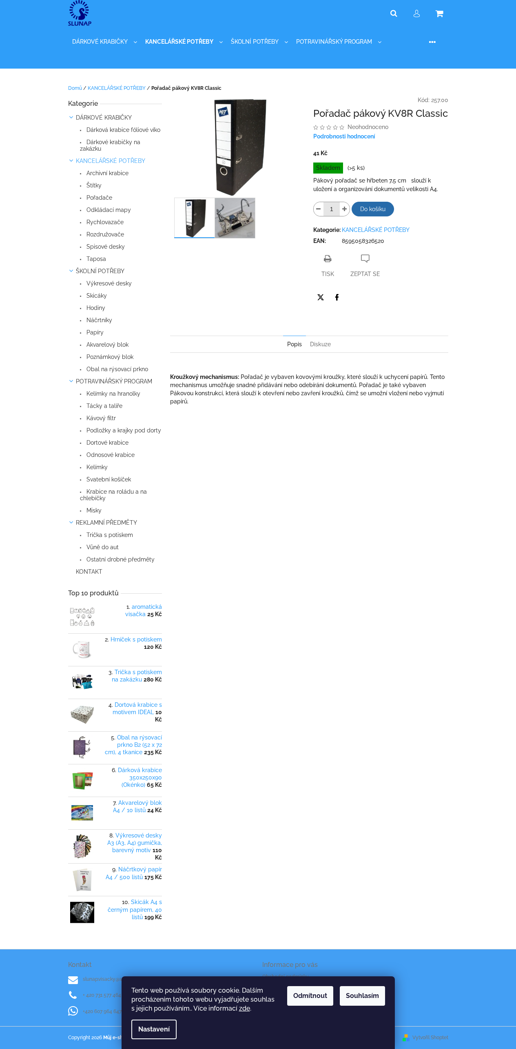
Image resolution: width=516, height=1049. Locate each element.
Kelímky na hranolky (112, 393)
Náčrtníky (98, 320)
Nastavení (154, 1029)
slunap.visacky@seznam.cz (113, 979)
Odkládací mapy (108, 210)
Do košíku (372, 209)
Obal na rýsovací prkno (116, 369)
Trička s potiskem (109, 535)
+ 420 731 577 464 (102, 995)
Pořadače (98, 197)
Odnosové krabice (110, 455)
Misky (93, 510)
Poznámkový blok (109, 357)
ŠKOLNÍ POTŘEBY (100, 271)
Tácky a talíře (103, 406)
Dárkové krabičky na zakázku (110, 145)
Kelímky (96, 467)
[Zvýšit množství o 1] (345, 209)
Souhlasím (362, 996)
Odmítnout (310, 996)
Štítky (93, 185)
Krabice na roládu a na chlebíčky (113, 494)
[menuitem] (104, 42)
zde (244, 1008)
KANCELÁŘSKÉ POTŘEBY (110, 161)
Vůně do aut (102, 547)
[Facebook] (337, 297)
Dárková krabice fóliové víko (122, 130)
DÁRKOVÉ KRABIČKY (104, 117)
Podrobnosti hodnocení (344, 136)
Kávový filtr (100, 418)
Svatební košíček (108, 479)
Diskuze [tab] (320, 344)
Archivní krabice (106, 173)
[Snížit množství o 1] (318, 209)
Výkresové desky (108, 283)
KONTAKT (89, 571)
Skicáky (96, 295)
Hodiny (95, 308)
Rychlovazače (104, 222)
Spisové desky (105, 246)
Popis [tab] (294, 344)
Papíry (94, 332)
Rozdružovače (104, 234)
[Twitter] (320, 297)
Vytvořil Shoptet (430, 1037)
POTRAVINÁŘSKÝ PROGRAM (114, 381)
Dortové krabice (106, 442)
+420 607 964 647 (102, 1011)
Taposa (95, 259)
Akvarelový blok (106, 344)
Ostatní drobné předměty (120, 559)
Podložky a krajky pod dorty (123, 430)
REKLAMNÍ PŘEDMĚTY (106, 522)
